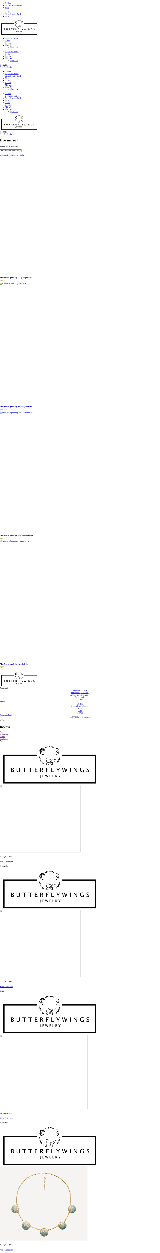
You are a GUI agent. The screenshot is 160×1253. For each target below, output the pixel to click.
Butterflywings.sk (83, 717)
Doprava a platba (11, 38)
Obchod (8, 3)
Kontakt (8, 43)
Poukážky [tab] (4, 1122)
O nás (7, 41)
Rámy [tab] (2, 991)
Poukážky (4, 739)
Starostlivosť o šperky (13, 5)
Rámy (2, 737)
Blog (7, 7)
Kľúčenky (4, 734)
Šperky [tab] (3, 741)
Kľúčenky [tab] (4, 866)
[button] (6, 862)
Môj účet (8, 85)
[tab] (80, 732)
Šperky (3, 732)
